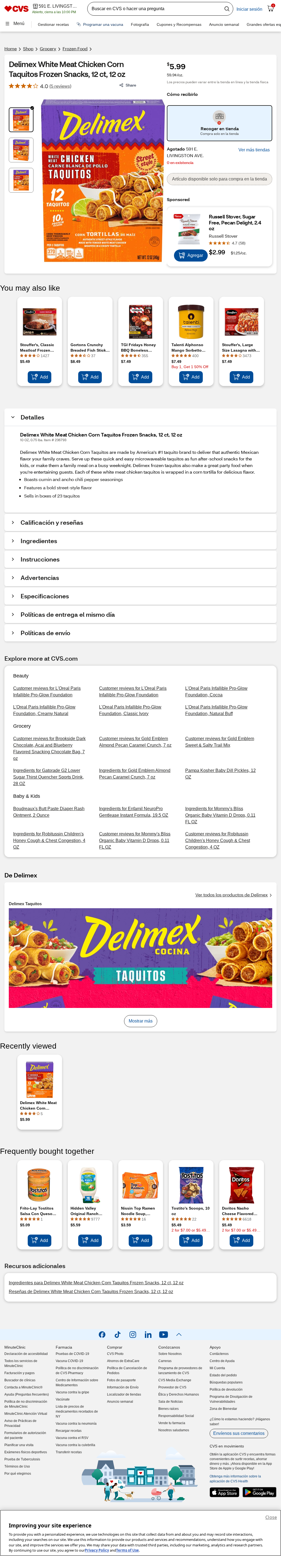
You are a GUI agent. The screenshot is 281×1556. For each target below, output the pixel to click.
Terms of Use (127, 1550)
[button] (254, 150)
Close (271, 1517)
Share (131, 85)
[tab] (21, 119)
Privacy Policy (97, 1550)
